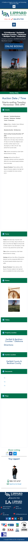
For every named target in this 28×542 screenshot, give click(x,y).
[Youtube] (12, 518)
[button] (14, 6)
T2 (4, 385)
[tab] (14, 109)
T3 (4, 381)
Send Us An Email (15, 484)
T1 (4, 378)
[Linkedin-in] (15, 518)
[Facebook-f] (7, 518)
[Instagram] (18, 518)
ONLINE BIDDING (14, 46)
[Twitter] (9, 518)
